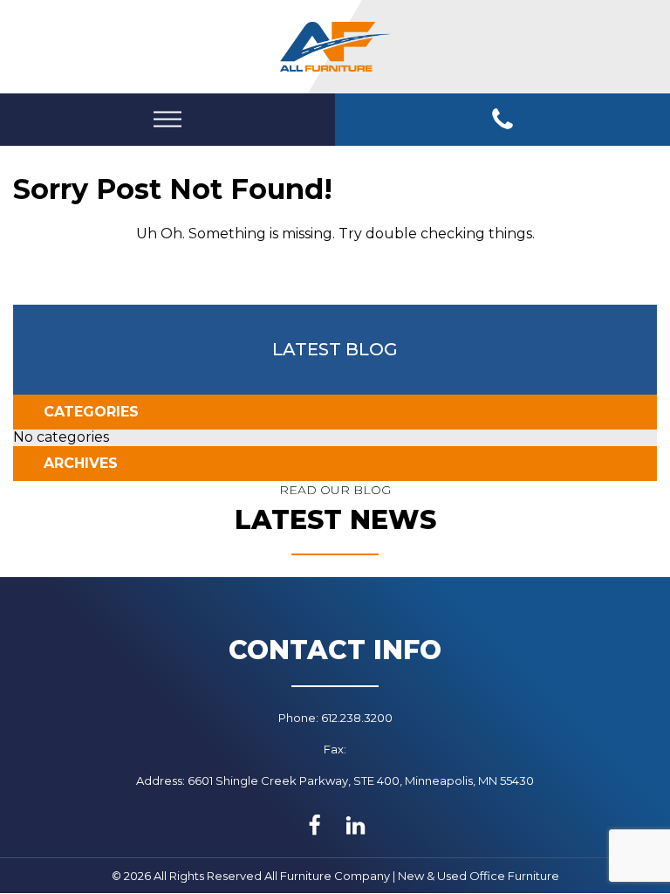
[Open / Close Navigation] (167, 119)
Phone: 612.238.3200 (335, 718)
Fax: (335, 749)
